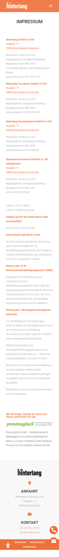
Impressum (20, 542)
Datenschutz (37, 542)
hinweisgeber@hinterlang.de (26, 338)
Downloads (29, 547)
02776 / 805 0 (32, 528)
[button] (50, 8)
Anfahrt (29, 491)
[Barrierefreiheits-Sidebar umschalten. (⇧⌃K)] (8, 545)
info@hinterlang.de (24, 210)
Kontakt (29, 522)
